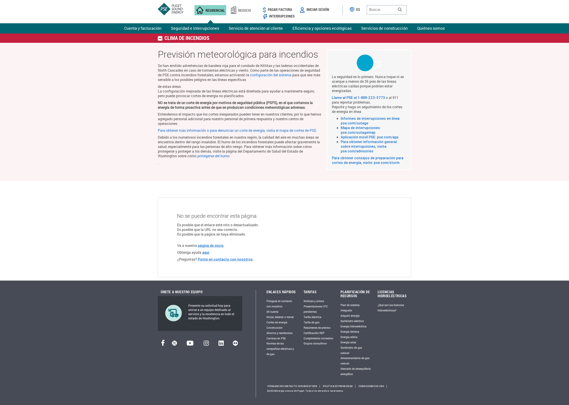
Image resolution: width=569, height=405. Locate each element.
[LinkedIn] (221, 344)
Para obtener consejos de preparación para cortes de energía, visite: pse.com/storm (367, 160)
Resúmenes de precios (317, 327)
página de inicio (211, 245)
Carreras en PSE (276, 338)
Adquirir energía (350, 315)
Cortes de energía (276, 322)
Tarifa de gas (311, 322)
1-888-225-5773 (371, 97)
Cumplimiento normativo (318, 338)
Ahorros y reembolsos (279, 333)
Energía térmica (350, 331)
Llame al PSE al (345, 97)
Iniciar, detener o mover (280, 317)
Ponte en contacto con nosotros (225, 259)
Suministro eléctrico (352, 321)
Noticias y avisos (314, 301)
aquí (205, 252)
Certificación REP (314, 333)
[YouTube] (190, 344)
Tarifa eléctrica (312, 317)
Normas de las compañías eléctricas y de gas (280, 349)
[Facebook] (163, 344)
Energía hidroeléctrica (354, 326)
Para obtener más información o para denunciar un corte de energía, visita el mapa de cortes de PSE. (237, 130)
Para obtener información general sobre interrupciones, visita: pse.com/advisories (369, 146)
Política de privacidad (338, 386)
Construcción (274, 327)
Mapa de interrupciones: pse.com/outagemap (361, 130)
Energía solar (348, 342)
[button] (400, 9)
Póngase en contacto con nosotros (292, 386)
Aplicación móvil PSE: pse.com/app (370, 137)
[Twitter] (174, 344)
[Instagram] (206, 344)
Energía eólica (349, 337)
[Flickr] (235, 344)
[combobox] (386, 9)
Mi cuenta (272, 311)
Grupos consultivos (315, 343)
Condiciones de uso (371, 386)
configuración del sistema (270, 75)
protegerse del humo (213, 155)
